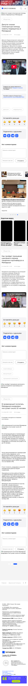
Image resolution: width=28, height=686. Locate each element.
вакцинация (7, 373)
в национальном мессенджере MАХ (13, 96)
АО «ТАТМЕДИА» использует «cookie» (7, 674)
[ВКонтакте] (4, 135)
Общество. (7, 19)
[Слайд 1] (10, 214)
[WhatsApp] (16, 135)
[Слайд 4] (15, 214)
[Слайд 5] (17, 214)
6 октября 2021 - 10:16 (7, 412)
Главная (4, 583)
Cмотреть (16, 681)
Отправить (20, 160)
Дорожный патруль (15, 583)
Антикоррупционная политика (8, 671)
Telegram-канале (17, 88)
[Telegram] (12, 135)
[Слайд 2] (12, 214)
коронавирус (7, 369)
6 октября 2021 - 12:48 (7, 266)
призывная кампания (10, 378)
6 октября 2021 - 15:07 (7, 34)
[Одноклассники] (8, 135)
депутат (6, 109)
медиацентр (17, 109)
